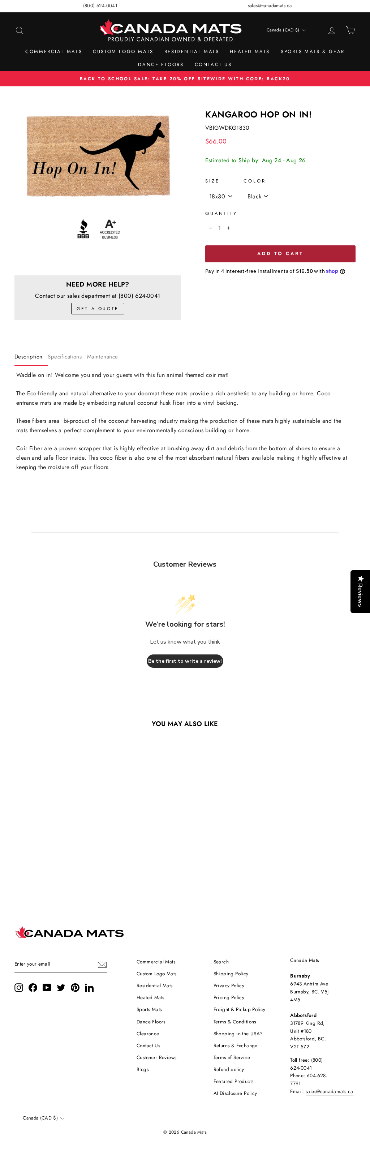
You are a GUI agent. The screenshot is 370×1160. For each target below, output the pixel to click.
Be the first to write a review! (185, 661)
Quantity (221, 213)
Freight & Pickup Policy (240, 1009)
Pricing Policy (229, 997)
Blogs (143, 1069)
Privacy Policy (229, 985)
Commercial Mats (53, 51)
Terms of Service (232, 1057)
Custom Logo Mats (123, 51)
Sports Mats (149, 1009)
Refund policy (229, 1069)
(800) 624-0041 (100, 5)
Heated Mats (250, 51)
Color (255, 180)
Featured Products (234, 1081)
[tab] (31, 358)
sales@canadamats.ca (270, 5)
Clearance (148, 1033)
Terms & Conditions (235, 1021)
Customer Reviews (156, 1057)
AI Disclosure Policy (235, 1093)
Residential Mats (191, 51)
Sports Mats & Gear (313, 51)
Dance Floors (161, 64)
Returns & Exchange (236, 1045)
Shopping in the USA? (238, 1033)
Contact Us (213, 64)
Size (212, 180)
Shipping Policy (231, 973)
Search (221, 961)
